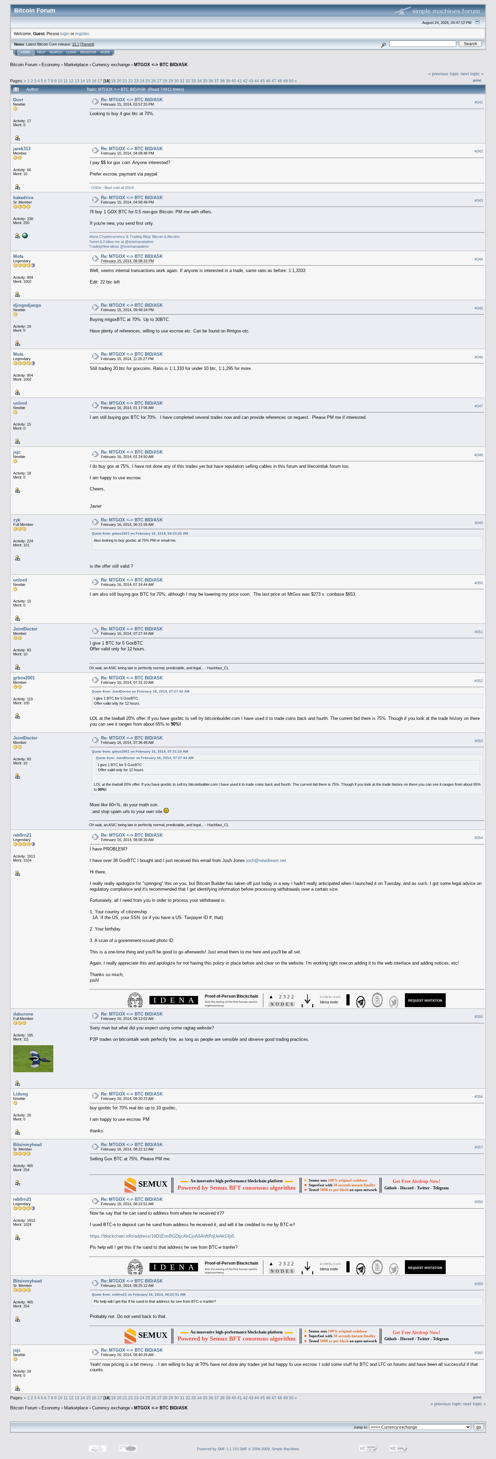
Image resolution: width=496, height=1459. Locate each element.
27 (159, 81)
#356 (479, 1097)
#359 (479, 1284)
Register (88, 52)
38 (222, 81)
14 (82, 81)
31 (182, 81)
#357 (479, 1147)
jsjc (17, 452)
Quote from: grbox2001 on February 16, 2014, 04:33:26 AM (140, 533)
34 (199, 81)
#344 (479, 259)
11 (65, 81)
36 (211, 81)
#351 (479, 632)
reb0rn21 (22, 835)
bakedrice (23, 197)
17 (100, 81)
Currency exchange (111, 64)
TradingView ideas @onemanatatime (119, 246)
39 (228, 81)
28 (165, 81)
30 (176, 81)
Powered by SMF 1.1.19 (217, 1449)
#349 (479, 523)
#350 (479, 583)
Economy (51, 64)
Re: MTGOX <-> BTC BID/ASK (132, 99)
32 (188, 81)
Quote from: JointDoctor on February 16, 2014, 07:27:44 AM (140, 691)
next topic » (472, 73)
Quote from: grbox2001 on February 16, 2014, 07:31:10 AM (140, 751)
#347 (479, 406)
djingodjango (27, 305)
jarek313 (21, 148)
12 (71, 81)
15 (88, 81)
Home (25, 52)
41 (239, 81)
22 (130, 81)
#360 (479, 1353)
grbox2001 (24, 677)
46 (268, 81)
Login (71, 52)
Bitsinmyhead (27, 1144)
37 (216, 81)
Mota (18, 256)
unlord (20, 403)
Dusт (18, 99)
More (105, 52)
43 (251, 81)
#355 (479, 1017)
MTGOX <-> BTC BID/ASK (161, 64)
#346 (479, 357)
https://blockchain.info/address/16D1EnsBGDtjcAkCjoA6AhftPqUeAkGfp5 (162, 1236)
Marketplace (76, 64)
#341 (479, 102)
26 (153, 81)
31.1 (75, 44)
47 (274, 81)
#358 (479, 1202)
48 (279, 81)
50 (291, 81)
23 (136, 81)
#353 (479, 741)
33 (193, 81)
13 (77, 81)
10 (60, 81)
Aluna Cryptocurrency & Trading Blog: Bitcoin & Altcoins (134, 237)
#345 (479, 308)
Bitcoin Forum (23, 64)
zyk (16, 519)
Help (41, 52)
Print (477, 80)
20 (119, 81)
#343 (479, 200)
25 (147, 81)
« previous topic (443, 73)
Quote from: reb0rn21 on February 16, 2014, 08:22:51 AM (138, 1294)
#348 (479, 455)
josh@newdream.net (266, 860)
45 (262, 81)
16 (94, 81)
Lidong (20, 1094)
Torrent (87, 44)
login (65, 33)
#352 (479, 681)
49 (285, 81)
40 (233, 81)
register (82, 33)
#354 (479, 838)
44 (256, 81)
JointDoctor (25, 628)
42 (245, 81)
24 (142, 81)
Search (55, 52)
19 (113, 81)
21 (124, 81)
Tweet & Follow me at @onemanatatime (121, 242)
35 (205, 81)
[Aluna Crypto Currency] (24, 235)
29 (170, 81)
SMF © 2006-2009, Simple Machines (269, 1449)
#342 (479, 151)
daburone (23, 1014)
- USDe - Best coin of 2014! (111, 188)
